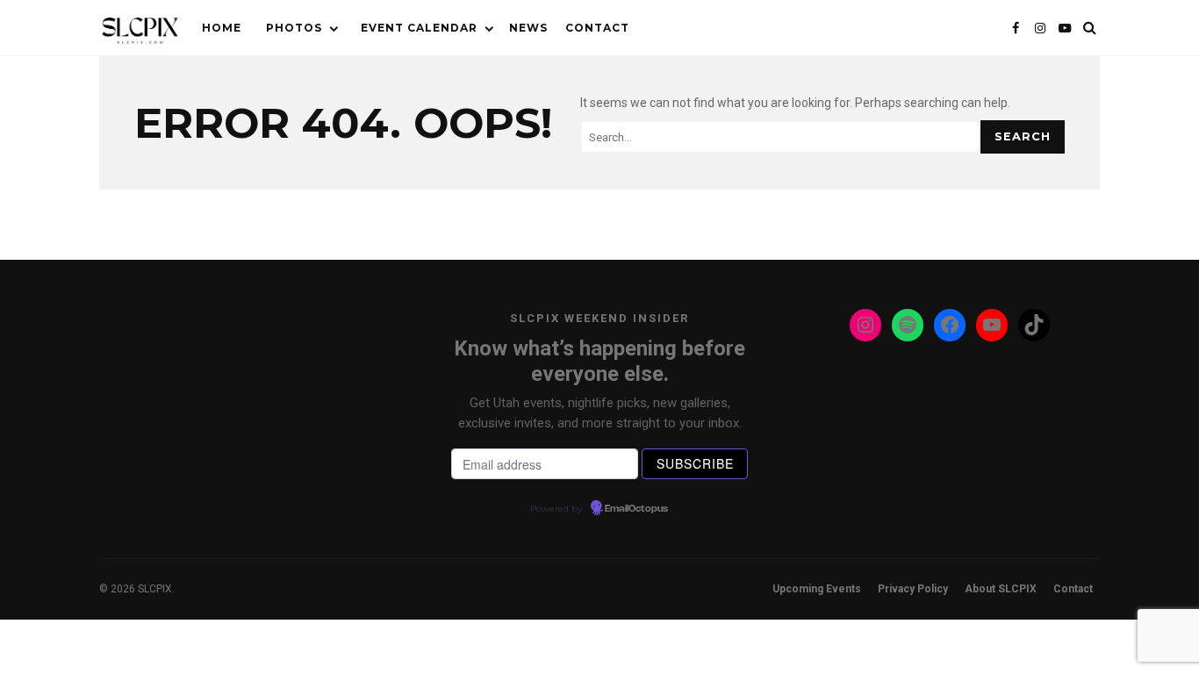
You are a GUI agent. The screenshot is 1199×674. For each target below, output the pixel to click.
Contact (597, 27)
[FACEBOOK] (1015, 28)
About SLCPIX (1001, 589)
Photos (294, 27)
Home (221, 27)
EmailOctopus (636, 509)
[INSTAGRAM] (1040, 28)
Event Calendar (419, 27)
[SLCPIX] (140, 32)
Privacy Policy (913, 589)
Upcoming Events (816, 589)
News (528, 27)
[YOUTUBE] (1064, 28)
